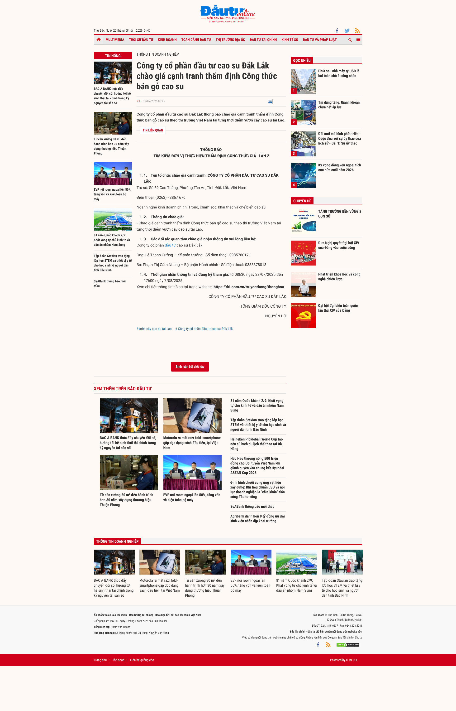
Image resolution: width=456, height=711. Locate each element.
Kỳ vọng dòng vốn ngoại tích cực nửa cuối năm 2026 (339, 167)
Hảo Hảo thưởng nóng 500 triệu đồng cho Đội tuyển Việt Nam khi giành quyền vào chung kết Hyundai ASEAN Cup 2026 (257, 465)
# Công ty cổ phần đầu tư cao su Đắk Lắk (204, 329)
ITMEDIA (351, 660)
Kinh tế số (290, 40)
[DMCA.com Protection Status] (348, 645)
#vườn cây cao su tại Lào (154, 329)
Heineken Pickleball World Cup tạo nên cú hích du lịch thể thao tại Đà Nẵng (256, 444)
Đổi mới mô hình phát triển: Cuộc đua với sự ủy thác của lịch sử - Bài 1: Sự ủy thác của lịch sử (339, 138)
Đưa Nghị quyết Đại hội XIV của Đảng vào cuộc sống (338, 245)
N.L (139, 101)
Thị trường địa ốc (230, 40)
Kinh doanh (167, 40)
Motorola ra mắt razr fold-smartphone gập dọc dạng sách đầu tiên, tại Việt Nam (192, 442)
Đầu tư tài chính (263, 40)
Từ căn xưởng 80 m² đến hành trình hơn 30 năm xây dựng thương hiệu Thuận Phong (126, 500)
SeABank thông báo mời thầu (252, 506)
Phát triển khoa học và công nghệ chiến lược (339, 276)
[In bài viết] (270, 101)
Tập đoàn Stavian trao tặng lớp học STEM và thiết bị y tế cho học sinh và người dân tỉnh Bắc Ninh (258, 425)
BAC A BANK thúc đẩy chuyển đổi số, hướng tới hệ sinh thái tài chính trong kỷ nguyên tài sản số (128, 442)
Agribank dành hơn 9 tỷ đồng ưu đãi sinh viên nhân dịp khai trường (257, 518)
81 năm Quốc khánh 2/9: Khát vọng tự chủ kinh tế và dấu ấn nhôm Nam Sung (112, 240)
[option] (114, 574)
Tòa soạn (118, 660)
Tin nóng (112, 55)
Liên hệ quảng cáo (142, 660)
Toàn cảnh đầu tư (196, 40)
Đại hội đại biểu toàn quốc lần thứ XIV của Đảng (338, 308)
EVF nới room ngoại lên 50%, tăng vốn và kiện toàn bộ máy (113, 194)
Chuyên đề (302, 201)
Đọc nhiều (302, 60)
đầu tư (170, 245)
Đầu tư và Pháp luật (320, 40)
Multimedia (115, 40)
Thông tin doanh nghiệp (158, 54)
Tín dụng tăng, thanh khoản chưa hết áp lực (339, 104)
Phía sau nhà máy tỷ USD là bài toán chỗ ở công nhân (339, 73)
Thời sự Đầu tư (141, 40)
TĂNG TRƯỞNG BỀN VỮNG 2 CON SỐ (339, 213)
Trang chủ (100, 660)
